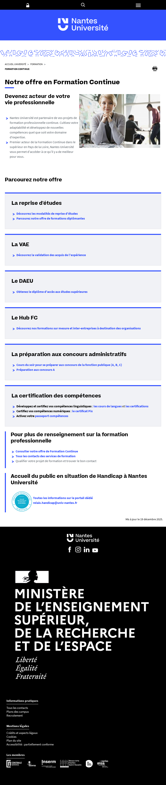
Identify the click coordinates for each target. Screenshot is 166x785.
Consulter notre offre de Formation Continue (47, 451)
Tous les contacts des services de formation (46, 456)
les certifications (137, 406)
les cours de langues (108, 406)
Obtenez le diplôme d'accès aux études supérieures (51, 292)
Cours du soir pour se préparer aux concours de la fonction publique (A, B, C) (69, 365)
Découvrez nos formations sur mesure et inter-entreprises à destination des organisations (78, 328)
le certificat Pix (82, 411)
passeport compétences (51, 416)
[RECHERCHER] (83, 5)
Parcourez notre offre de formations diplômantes (50, 218)
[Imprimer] (155, 68)
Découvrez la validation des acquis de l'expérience (51, 255)
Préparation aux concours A (35, 370)
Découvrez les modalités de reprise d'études (47, 213)
